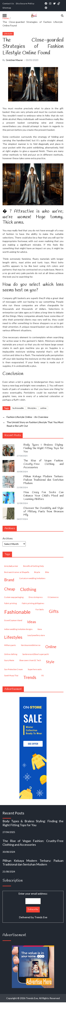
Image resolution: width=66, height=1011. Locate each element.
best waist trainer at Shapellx (16, 572)
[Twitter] (54, 3)
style (50, 662)
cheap (9, 589)
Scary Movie (9, 660)
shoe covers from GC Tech (30, 660)
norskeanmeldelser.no (30, 645)
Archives (8, 538)
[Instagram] (50, 3)
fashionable (18, 408)
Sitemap (7, 7)
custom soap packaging (14, 597)
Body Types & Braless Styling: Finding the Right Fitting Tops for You (43, 448)
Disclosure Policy (25, 3)
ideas (31, 622)
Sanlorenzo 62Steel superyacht (35, 654)
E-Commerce (53, 597)
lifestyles (32, 408)
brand (9, 579)
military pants (10, 645)
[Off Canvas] (5, 15)
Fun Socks (40, 609)
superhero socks (35, 669)
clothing (28, 589)
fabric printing (10, 603)
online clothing (10, 654)
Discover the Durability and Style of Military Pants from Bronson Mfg (43, 512)
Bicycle (37, 572)
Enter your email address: (33, 905)
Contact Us (8, 3)
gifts (54, 611)
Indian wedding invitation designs (18, 629)
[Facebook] (46, 3)
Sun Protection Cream (13, 669)
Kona (40, 629)
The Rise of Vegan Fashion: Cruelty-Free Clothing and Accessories (43, 464)
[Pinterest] (46, 7)
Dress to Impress (36, 597)
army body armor (11, 566)
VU (42, 675)
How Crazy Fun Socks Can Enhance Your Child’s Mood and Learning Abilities (43, 496)
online (43, 408)
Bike (47, 572)
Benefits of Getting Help (33, 566)
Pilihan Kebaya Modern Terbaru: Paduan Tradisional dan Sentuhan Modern (43, 480)
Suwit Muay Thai (11, 675)
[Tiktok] (58, 3)
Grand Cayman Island (13, 620)
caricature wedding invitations (32, 578)
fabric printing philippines (33, 603)
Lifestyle (8, 33)
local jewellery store (36, 635)
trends (29, 677)
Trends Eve (40, 917)
